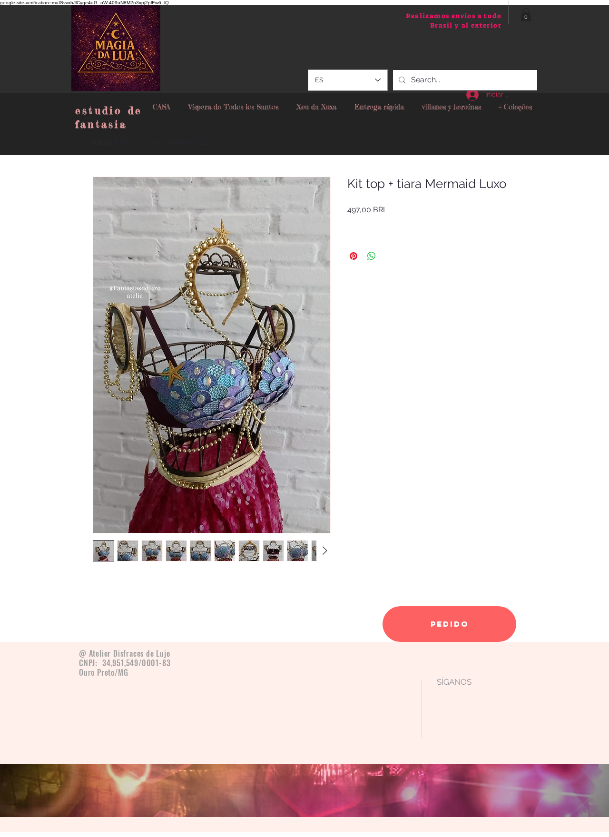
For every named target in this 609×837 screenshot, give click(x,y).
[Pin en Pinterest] (353, 256)
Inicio (102, 142)
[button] (526, 14)
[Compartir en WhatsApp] (371, 256)
